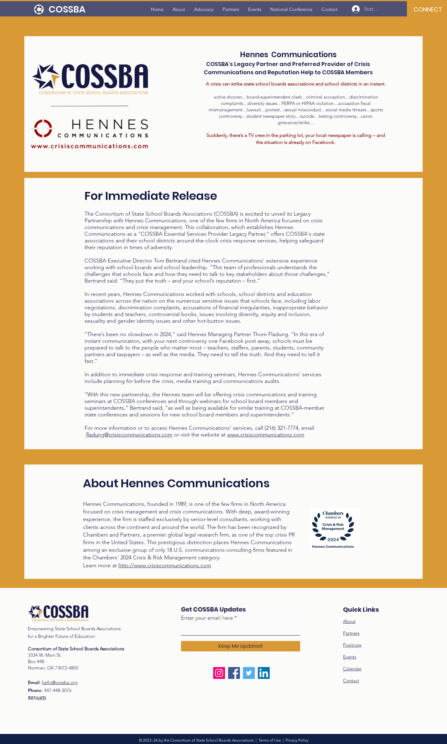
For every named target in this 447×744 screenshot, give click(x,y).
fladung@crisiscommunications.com (129, 434)
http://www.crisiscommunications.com (164, 565)
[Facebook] (234, 673)
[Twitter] (249, 673)
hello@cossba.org (60, 682)
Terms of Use (269, 740)
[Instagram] (219, 673)
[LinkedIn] (264, 673)
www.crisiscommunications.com (265, 434)
